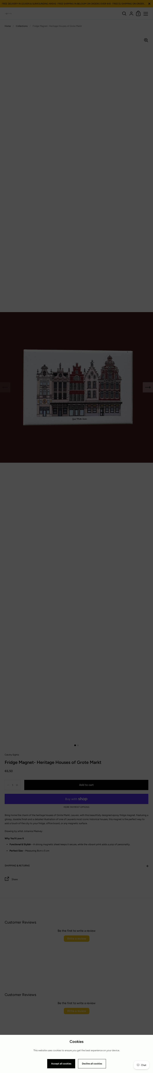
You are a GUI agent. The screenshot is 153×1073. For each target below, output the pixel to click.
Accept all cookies (61, 1063)
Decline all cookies (92, 1063)
